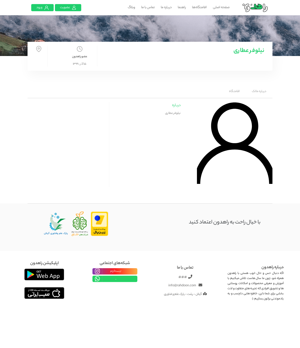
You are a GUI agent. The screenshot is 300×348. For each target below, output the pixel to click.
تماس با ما (148, 7)
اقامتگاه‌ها (199, 7)
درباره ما (166, 7)
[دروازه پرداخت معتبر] (99, 224)
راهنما (182, 7)
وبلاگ (131, 7)
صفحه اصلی (221, 7)
